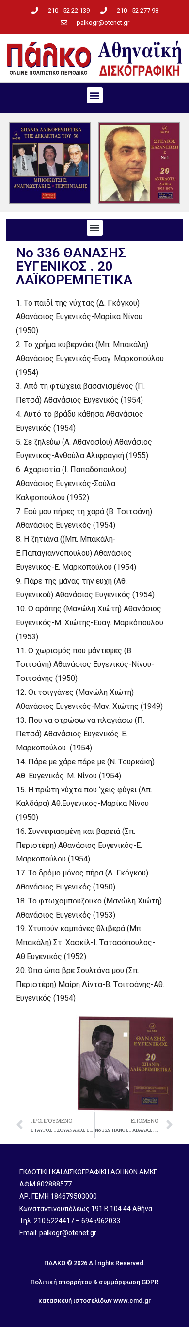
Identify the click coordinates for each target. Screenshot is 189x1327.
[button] (95, 95)
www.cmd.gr (132, 1300)
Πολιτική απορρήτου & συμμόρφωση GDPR (94, 1281)
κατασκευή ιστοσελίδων (75, 1300)
